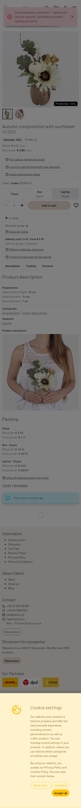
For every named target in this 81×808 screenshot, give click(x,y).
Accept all (60, 793)
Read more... (41, 785)
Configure (61, 785)
